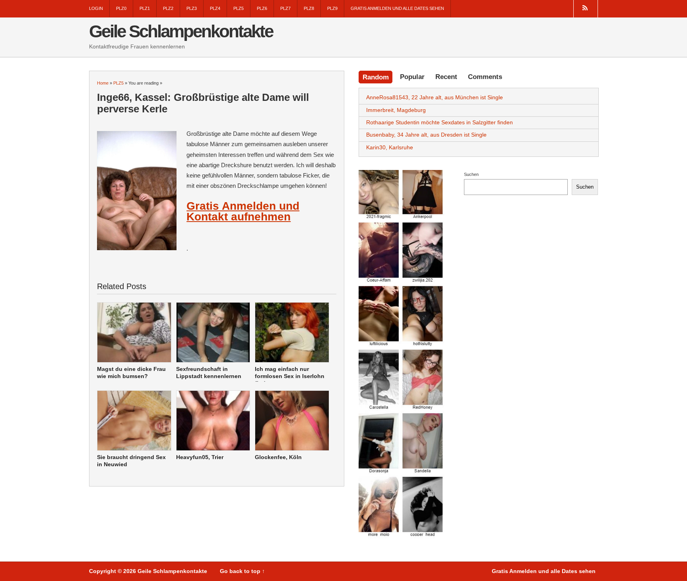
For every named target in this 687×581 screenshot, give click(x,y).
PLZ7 (285, 8)
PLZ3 (191, 8)
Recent (446, 76)
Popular (412, 76)
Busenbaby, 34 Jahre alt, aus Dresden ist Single (426, 134)
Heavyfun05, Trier (199, 457)
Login (96, 8)
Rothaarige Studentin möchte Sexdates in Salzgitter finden (439, 122)
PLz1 (145, 8)
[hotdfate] (402, 354)
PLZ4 (215, 8)
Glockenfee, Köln (278, 457)
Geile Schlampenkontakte (181, 31)
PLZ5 (238, 8)
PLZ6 (262, 8)
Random (376, 77)
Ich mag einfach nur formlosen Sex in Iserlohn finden (289, 376)
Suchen (471, 174)
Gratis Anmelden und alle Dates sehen (397, 8)
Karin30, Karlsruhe (389, 147)
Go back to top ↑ (242, 571)
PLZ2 (168, 8)
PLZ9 (332, 8)
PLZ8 (309, 8)
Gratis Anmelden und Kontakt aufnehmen (242, 211)
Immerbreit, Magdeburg (396, 110)
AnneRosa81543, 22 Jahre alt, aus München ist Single (434, 97)
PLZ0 (121, 8)
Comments (485, 76)
